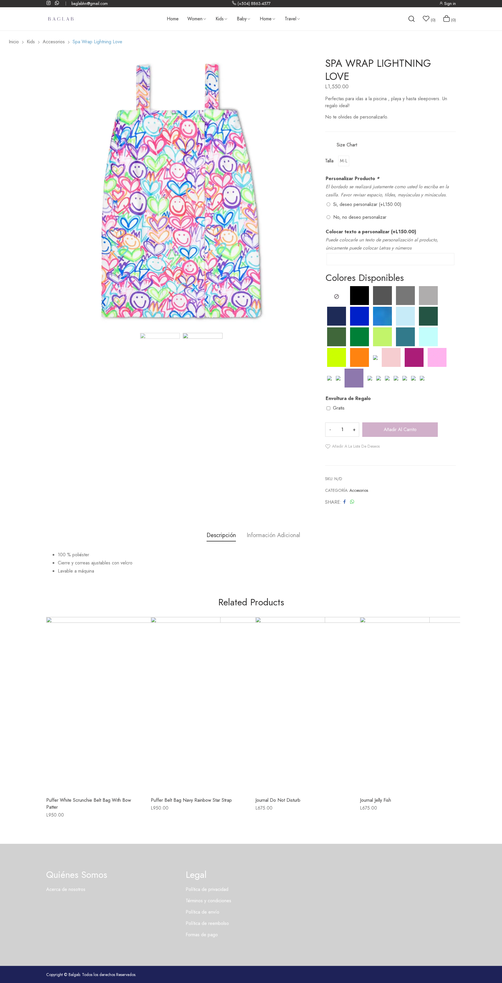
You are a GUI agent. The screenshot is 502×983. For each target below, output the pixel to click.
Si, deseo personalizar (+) (367, 204)
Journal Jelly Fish (375, 800)
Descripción (221, 535)
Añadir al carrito (400, 429)
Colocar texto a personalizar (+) (371, 231)
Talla (329, 161)
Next (312, 192)
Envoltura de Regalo (348, 398)
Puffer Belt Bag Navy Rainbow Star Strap (191, 800)
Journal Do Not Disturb (277, 800)
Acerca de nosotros (65, 889)
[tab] (221, 536)
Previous (50, 192)
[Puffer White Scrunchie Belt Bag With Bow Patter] (133, 704)
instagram (48, 3)
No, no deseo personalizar (359, 217)
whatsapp (57, 3)
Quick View (109, 779)
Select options (78, 779)
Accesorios (358, 490)
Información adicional (273, 535)
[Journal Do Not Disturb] (342, 704)
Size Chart (347, 144)
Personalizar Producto (352, 178)
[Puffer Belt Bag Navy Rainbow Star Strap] (238, 704)
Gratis (339, 408)
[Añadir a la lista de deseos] (94, 779)
